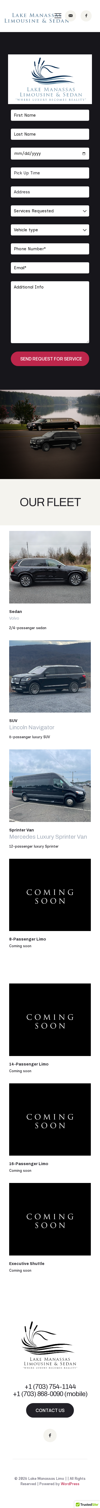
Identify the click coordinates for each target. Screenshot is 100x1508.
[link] (50, 567)
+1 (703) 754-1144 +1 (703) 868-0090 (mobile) (50, 1390)
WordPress (70, 1484)
